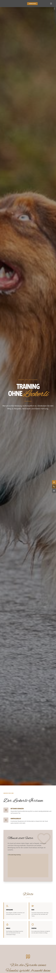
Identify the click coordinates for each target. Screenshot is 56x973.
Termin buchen (32, 3)
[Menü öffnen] (51, 3)
